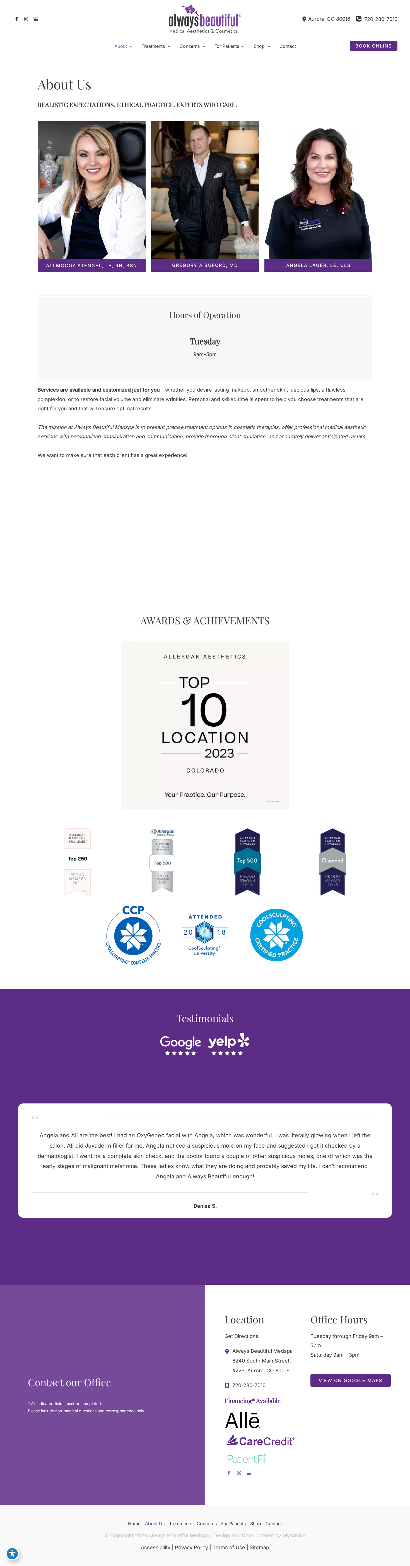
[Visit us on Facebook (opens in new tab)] (17, 19)
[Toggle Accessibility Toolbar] (12, 1553)
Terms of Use (229, 1547)
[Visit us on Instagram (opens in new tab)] (26, 19)
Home (134, 1523)
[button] (130, 46)
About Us (155, 1523)
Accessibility (155, 1547)
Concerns (207, 1523)
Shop (255, 1523)
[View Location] (305, 19)
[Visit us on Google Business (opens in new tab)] (36, 19)
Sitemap (259, 1547)
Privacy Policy (191, 1547)
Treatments (180, 1523)
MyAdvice (294, 1535)
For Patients (233, 1523)
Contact (274, 1523)
